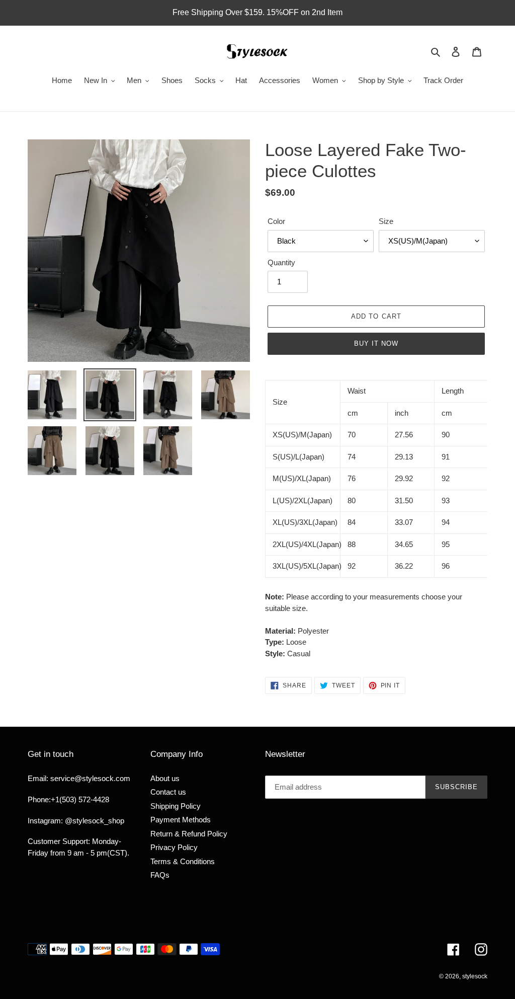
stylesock (474, 976)
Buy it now (376, 343)
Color (276, 221)
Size (386, 221)
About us (165, 778)
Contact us (168, 792)
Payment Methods (180, 819)
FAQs (159, 875)
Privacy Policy (174, 847)
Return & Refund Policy (188, 833)
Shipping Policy (175, 806)
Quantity (281, 262)
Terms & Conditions (182, 861)
